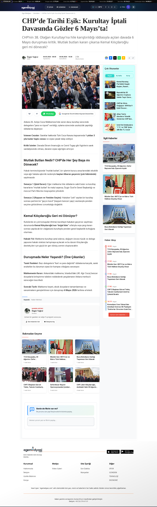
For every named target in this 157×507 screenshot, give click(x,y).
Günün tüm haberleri (117, 315)
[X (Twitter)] (108, 7)
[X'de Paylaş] (115, 58)
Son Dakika (85, 468)
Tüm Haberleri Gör (34, 322)
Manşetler (85, 472)
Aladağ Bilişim (79, 499)
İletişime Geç (50, 322)
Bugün (110, 76)
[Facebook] (105, 7)
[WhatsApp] (114, 7)
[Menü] (133, 7)
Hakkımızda (28, 468)
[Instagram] (111, 7)
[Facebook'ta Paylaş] (110, 58)
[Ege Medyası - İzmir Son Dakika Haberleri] (28, 7)
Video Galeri (57, 468)
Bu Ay (128, 76)
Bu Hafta (119, 76)
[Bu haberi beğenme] (37, 113)
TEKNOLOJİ (113, 476)
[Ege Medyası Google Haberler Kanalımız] (106, 58)
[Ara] (128, 7)
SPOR (51, 7)
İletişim (26, 472)
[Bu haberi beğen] (29, 113)
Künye (26, 480)
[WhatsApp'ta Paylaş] (119, 58)
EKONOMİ (74, 7)
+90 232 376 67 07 (81, 501)
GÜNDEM (62, 7)
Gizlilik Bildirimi (29, 476)
